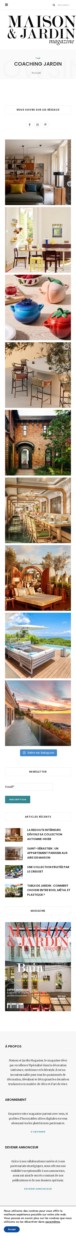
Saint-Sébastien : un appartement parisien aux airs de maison (47, 853)
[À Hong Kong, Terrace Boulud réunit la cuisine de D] (38, 510)
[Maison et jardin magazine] (40, 30)
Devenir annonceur (38, 1188)
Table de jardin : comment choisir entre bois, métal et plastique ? (48, 890)
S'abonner (38, 1131)
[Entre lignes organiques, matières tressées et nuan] (38, 375)
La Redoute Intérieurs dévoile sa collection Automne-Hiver (44, 834)
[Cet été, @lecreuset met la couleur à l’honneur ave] (38, 307)
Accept (12, 1229)
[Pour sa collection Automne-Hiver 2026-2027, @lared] (38, 240)
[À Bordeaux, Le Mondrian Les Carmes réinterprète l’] (38, 578)
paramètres (52, 1222)
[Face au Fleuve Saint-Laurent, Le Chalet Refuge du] (38, 713)
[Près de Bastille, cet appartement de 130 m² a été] (38, 172)
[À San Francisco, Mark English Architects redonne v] (38, 443)
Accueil (36, 72)
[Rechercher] (54, 5)
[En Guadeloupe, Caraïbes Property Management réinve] (38, 645)
